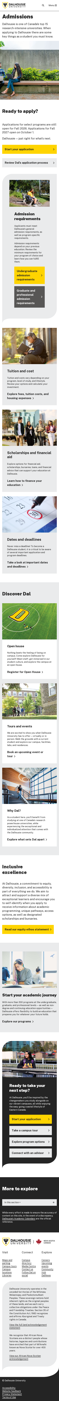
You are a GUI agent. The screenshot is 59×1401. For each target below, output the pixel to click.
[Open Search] (43, 5)
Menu (52, 5)
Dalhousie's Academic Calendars (18, 1218)
